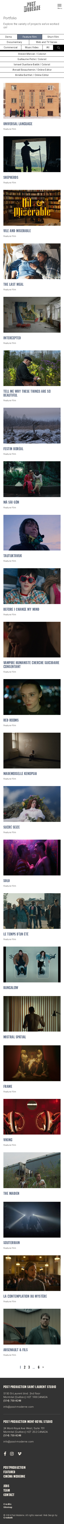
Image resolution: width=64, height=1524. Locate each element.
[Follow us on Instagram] (12, 1454)
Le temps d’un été (16, 935)
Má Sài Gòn (11, 503)
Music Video (32, 47)
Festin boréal (13, 449)
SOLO (6, 881)
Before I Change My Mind (21, 610)
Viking (7, 1140)
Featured (9, 1472)
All (47, 47)
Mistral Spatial (14, 1037)
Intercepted (12, 338)
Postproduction (14, 1468)
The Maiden (11, 1194)
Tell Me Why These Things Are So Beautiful (27, 394)
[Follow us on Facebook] (5, 1454)
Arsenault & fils (15, 1350)
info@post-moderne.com (18, 1406)
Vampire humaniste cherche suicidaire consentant (31, 665)
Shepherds (10, 178)
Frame (7, 1087)
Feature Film (30, 36)
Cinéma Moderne (14, 1476)
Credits (7, 1504)
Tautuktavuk (12, 556)
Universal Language (17, 124)
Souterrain (11, 1243)
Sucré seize (11, 828)
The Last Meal (13, 285)
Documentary (14, 42)
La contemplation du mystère (25, 1297)
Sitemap (7, 1507)
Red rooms (11, 721)
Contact (8, 1495)
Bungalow (10, 988)
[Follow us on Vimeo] (19, 1454)
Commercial (10, 47)
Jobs (6, 1486)
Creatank (8, 1517)
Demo (8, 36)
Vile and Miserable (17, 231)
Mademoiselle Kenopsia (20, 774)
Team (6, 1490)
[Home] (32, 7)
